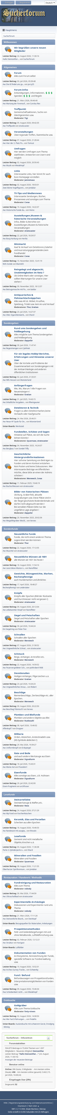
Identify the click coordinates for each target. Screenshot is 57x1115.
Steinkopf (32, 918)
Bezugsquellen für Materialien (28, 923)
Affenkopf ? (7, 728)
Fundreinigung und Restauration (32, 882)
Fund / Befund (22, 975)
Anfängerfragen (23, 385)
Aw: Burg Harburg (10, 238)
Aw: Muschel (8, 551)
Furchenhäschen (24, 813)
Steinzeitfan (38, 1051)
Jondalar (32, 187)
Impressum (22, 1106)
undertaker (24, 587)
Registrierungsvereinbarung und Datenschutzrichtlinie (30, 1103)
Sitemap (43, 1109)
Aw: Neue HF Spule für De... (14, 421)
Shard (31, 315)
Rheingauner (34, 402)
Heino (31, 210)
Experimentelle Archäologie (29, 901)
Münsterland (25, 380)
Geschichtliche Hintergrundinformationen (29, 455)
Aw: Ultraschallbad (11, 896)
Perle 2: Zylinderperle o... (13, 850)
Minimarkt (20, 243)
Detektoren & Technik (26, 407)
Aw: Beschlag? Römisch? (13, 709)
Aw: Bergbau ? (9, 448)
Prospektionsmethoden (27, 928)
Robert (33, 687)
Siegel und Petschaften (27, 615)
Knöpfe (18, 592)
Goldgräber (20, 1005)
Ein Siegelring (8, 629)
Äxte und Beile (22, 753)
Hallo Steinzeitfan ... (11, 59)
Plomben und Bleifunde (27, 714)
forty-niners (29, 1011)
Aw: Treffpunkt (9, 126)
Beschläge (20, 692)
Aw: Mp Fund (8, 813)
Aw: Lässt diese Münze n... (14, 568)
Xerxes (33, 520)
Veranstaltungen (23, 131)
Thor (29, 307)
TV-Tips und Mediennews (28, 193)
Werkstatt (20, 426)
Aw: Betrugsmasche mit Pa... (15, 289)
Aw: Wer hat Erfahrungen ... (14, 1019)
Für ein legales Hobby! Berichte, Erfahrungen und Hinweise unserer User (34, 357)
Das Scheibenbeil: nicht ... (13, 992)
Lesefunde (20, 836)
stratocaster (24, 126)
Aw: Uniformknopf (10, 747)
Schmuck (19, 653)
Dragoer (19, 728)
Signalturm (29, 759)
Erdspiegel (26, 747)
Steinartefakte (22, 799)
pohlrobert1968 (36, 667)
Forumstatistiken (17, 1043)
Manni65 (20, 264)
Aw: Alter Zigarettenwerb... (14, 315)
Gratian (35, 307)
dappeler (28, 340)
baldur (33, 289)
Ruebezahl (29, 720)
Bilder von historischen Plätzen (31, 491)
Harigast (20, 942)
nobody (27, 888)
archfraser (24, 786)
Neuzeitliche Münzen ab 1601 (30, 556)
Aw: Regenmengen (11, 348)
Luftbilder (20, 947)
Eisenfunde (20, 772)
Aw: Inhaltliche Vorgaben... (14, 402)
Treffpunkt (20, 108)
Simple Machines (32, 1109)
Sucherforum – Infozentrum (19, 1038)
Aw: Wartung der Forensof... (14, 103)
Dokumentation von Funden (30, 952)
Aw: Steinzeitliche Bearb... (13, 918)
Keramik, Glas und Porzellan (29, 819)
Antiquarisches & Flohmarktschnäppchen (27, 296)
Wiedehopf (19, 165)
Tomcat (31, 143)
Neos (26, 805)
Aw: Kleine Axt (9, 767)
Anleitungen (47, 923)
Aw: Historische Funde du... (14, 210)
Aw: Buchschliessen (11, 486)
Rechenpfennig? (9, 587)
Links (17, 170)
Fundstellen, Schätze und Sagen (32, 431)
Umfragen (20, 148)
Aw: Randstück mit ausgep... (14, 830)
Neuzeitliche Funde (25, 533)
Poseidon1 (23, 767)
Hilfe (5, 1103)
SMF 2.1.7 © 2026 (18, 1109)
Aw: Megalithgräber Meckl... (14, 520)
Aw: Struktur (8, 942)
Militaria (18, 733)
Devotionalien (22, 673)
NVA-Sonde (7, 264)
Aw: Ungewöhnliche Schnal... (15, 648)
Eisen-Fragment (9, 786)
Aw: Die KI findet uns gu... (13, 84)
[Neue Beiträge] (8, 49)
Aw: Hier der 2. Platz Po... (13, 143)
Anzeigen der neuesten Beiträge (19, 1059)
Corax (27, 202)
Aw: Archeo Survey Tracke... (14, 969)
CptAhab (26, 348)
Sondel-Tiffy (24, 448)
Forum (17, 72)
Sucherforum (29, 59)
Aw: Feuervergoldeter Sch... (14, 667)
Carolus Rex (35, 103)
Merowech (31, 478)
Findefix (33, 1019)
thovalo (33, 830)
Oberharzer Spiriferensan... (14, 869)
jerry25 (31, 84)
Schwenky (34, 969)
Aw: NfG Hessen (9, 380)
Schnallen (19, 634)
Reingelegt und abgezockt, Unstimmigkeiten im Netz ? (29, 271)
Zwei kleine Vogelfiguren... (14, 187)
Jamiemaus (29, 180)
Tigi (26, 118)
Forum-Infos (21, 89)
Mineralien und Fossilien (27, 855)
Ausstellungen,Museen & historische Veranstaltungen (30, 217)
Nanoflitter (33, 568)
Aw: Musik (7, 165)
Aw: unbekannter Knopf (12, 610)
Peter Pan (22, 629)
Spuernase (31, 441)
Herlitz (25, 238)
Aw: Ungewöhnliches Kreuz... (15, 687)
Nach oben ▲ (34, 1106)
